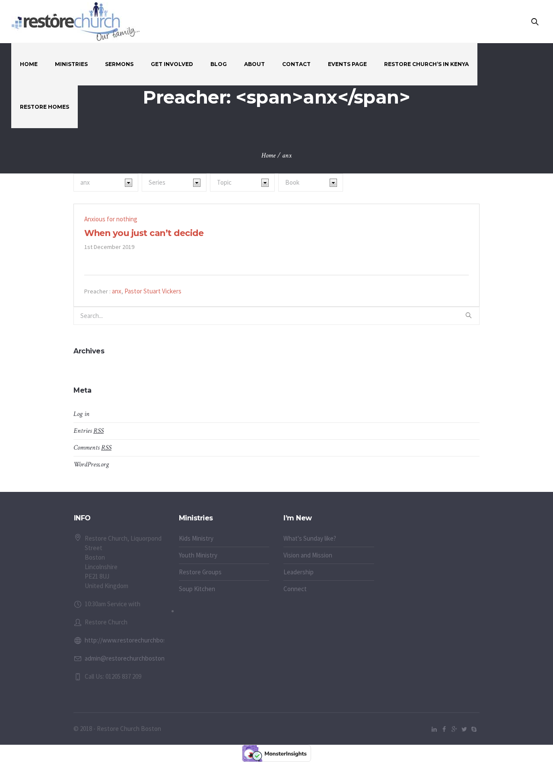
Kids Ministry (196, 538)
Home (268, 155)
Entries (88, 430)
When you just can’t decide (143, 233)
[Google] (454, 729)
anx (116, 291)
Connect (295, 589)
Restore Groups (200, 572)
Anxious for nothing (110, 219)
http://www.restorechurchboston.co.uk (138, 640)
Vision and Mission (307, 555)
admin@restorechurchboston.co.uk (132, 658)
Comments (92, 447)
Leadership (298, 572)
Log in (81, 414)
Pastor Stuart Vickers (152, 291)
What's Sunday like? (309, 538)
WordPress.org (91, 464)
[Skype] (474, 729)
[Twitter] (464, 729)
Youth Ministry (198, 555)
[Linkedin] (434, 729)
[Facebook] (444, 729)
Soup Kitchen (197, 589)
